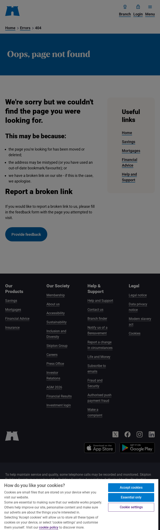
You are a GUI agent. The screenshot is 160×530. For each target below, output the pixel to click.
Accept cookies (131, 487)
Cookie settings (131, 507)
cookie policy (48, 527)
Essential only (131, 497)
